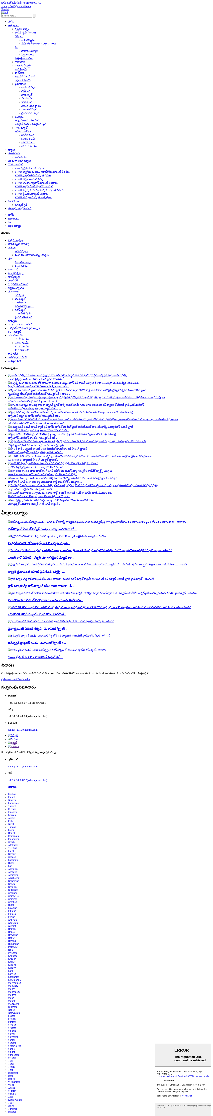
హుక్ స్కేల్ (26, 94)
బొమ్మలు (19, 116)
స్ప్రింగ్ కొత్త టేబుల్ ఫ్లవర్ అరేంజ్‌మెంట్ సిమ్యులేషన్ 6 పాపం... (39, 393)
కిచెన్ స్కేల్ (26, 102)
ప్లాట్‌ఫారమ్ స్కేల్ (30, 113)
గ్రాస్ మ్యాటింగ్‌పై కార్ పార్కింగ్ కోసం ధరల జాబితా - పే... (41, 586)
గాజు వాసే (20, 61)
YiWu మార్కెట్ (15, 164)
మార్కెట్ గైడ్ (21, 204)
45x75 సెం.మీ (28, 142)
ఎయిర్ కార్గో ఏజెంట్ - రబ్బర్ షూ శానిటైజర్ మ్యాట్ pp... (41, 557)
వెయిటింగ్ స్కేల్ (29, 109)
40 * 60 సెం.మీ (29, 146)
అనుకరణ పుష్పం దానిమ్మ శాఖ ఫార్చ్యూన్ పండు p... (34, 408)
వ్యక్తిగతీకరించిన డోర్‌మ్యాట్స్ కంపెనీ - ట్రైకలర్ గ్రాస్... (39, 543)
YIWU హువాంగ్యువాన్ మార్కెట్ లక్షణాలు (36, 182)
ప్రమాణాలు (20, 83)
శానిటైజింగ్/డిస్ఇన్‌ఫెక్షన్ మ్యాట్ (30, 124)
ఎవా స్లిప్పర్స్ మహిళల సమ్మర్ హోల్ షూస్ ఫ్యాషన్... (34, 503)
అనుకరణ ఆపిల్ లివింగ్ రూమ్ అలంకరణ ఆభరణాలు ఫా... (37, 423)
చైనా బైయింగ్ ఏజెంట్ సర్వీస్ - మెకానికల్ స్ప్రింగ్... (37, 628)
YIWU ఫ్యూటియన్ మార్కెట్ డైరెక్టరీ (33, 175)
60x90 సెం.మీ (28, 135)
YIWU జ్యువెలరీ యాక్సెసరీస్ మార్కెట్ (34, 186)
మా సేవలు (13, 201)
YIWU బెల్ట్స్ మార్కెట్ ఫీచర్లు (29, 179)
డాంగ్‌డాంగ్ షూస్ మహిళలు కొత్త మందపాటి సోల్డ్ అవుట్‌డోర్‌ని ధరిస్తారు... (45, 481)
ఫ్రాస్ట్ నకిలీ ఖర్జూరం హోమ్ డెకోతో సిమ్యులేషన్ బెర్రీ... (34, 415)
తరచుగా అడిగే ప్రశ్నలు (19, 160)
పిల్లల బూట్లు (27, 54)
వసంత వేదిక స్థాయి (31, 105)
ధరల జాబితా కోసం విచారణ (15, 679)
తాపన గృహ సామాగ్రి (25, 32)
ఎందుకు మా (21, 157)
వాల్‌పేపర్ (19, 72)
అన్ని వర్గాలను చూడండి (27, 120)
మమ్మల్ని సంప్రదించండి (19, 208)
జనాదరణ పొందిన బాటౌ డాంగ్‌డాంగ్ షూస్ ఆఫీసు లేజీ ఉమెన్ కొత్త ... (42, 474)
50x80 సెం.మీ (28, 138)
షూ (16, 47)
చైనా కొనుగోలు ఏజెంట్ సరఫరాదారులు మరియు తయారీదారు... (45, 600)
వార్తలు (11, 149)
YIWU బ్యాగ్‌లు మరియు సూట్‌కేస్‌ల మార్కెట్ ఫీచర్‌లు (42, 171)
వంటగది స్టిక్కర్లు (23, 65)
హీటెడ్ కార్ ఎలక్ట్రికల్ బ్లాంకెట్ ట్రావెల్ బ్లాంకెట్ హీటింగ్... (35, 452)
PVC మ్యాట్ (21, 127)
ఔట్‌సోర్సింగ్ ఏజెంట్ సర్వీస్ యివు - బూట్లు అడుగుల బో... (42, 529)
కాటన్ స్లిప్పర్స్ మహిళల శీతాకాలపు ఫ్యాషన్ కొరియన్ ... (36, 379)
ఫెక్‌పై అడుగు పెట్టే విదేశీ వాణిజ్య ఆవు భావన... (31, 489)
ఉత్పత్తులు (13, 25)
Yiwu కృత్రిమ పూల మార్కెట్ (29, 168)
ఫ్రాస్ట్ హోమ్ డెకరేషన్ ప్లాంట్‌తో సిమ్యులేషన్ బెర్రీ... (32, 437)
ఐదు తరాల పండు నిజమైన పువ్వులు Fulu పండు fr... (35, 401)
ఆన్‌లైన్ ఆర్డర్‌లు (23, 131)
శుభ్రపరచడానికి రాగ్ (25, 76)
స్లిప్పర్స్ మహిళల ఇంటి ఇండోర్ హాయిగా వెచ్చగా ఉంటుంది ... (38, 386)
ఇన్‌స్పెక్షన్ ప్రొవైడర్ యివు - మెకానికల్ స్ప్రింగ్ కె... (37, 643)
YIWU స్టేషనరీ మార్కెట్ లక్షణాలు (32, 193)
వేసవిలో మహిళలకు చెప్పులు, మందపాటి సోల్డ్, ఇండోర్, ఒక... (39, 496)
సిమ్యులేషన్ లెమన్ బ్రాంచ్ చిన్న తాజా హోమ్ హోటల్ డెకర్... (38, 430)
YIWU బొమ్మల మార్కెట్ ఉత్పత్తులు (33, 197)
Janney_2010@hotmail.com (22, 729)
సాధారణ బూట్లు (29, 50)
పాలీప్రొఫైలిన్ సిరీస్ (17, 357)
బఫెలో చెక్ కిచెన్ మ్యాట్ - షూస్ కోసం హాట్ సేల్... (37, 614)
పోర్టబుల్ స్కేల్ (28, 87)
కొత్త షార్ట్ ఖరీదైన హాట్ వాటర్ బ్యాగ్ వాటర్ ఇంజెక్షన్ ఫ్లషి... (37, 445)
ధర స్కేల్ (25, 91)
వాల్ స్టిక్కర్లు (21, 69)
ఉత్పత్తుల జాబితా (24, 58)
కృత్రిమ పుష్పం (22, 28)
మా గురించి (14, 153)
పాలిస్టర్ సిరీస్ (15, 361)
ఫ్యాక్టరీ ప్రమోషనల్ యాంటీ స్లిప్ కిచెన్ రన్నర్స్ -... (36, 571)
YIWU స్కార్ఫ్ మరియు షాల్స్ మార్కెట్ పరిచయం (40, 190)
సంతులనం (26, 98)
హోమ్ (11, 21)
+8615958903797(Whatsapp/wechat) (27, 780)
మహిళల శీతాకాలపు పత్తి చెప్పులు (38, 43)
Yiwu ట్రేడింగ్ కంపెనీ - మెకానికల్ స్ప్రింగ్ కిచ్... (35, 657)
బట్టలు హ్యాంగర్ (22, 80)
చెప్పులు (19, 36)
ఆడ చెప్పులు (28, 39)
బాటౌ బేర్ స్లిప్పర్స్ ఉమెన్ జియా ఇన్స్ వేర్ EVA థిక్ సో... (36, 467)
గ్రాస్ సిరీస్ (13, 353)
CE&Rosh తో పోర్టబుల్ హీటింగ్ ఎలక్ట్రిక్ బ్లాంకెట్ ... (33, 459)
